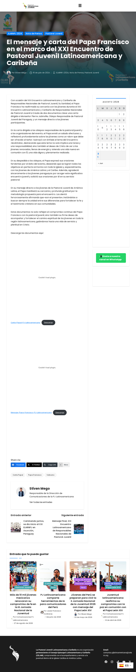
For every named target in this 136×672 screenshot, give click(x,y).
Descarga (48, 322)
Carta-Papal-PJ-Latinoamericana (25, 322)
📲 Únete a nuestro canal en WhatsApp (110, 258)
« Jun (100, 163)
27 (111, 146)
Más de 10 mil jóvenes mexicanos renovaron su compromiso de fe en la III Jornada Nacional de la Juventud (23, 604)
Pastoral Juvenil (54, 33)
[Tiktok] (118, 661)
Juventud (23, 583)
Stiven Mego (39, 488)
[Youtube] (124, 661)
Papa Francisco (35, 475)
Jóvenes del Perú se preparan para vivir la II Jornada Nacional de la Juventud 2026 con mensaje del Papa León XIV (83, 602)
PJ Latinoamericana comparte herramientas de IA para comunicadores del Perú (53, 601)
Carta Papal (18, 475)
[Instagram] (112, 661)
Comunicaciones (53, 583)
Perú (53, 587)
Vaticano (50, 475)
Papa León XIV (113, 587)
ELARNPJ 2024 (15, 33)
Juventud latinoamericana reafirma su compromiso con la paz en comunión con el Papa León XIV (113, 602)
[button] (80, 6)
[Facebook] (106, 661)
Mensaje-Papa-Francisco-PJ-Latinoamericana (31, 412)
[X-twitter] (130, 661)
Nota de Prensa (34, 33)
